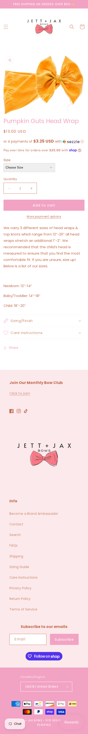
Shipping (16, 556)
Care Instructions (23, 577)
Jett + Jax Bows (30, 720)
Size (7, 159)
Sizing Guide (19, 567)
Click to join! (19, 393)
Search (15, 534)
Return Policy (20, 598)
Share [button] (13, 347)
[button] (6, 27)
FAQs (13, 545)
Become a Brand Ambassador (33, 513)
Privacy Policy (20, 588)
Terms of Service (23, 609)
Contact (16, 524)
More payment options (44, 216)
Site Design (54, 720)
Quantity (10, 179)
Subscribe (64, 639)
